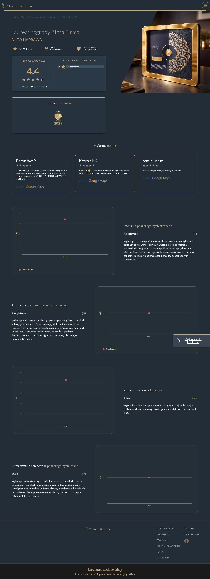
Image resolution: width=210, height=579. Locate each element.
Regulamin (162, 540)
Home (15, 17)
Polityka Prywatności (168, 546)
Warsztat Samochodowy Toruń (38, 17)
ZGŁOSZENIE (163, 557)
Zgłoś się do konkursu (193, 341)
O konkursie (163, 534)
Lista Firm (189, 528)
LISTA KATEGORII (191, 534)
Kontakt (161, 551)
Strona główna (166, 528)
